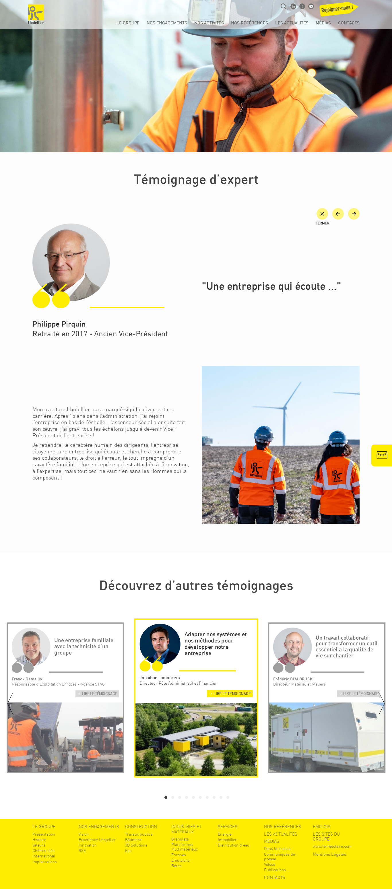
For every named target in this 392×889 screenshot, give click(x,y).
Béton (176, 865)
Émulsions (180, 860)
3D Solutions (136, 845)
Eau (128, 850)
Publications (275, 869)
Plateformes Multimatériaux (184, 846)
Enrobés (178, 855)
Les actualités (291, 23)
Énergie (224, 834)
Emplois (321, 826)
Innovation (88, 845)
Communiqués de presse (279, 856)
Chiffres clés (43, 850)
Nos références (249, 23)
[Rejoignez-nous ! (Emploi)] (340, 10)
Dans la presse (277, 848)
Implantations (44, 861)
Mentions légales (329, 854)
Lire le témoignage (99, 694)
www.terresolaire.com (332, 846)
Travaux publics (139, 834)
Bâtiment (133, 839)
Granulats (180, 839)
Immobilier (227, 839)
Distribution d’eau (233, 845)
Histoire (39, 839)
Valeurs (38, 845)
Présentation (43, 834)
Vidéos (269, 864)
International (43, 856)
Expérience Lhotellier (97, 839)
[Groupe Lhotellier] (36, 14)
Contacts (349, 23)
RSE (82, 850)
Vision (84, 834)
